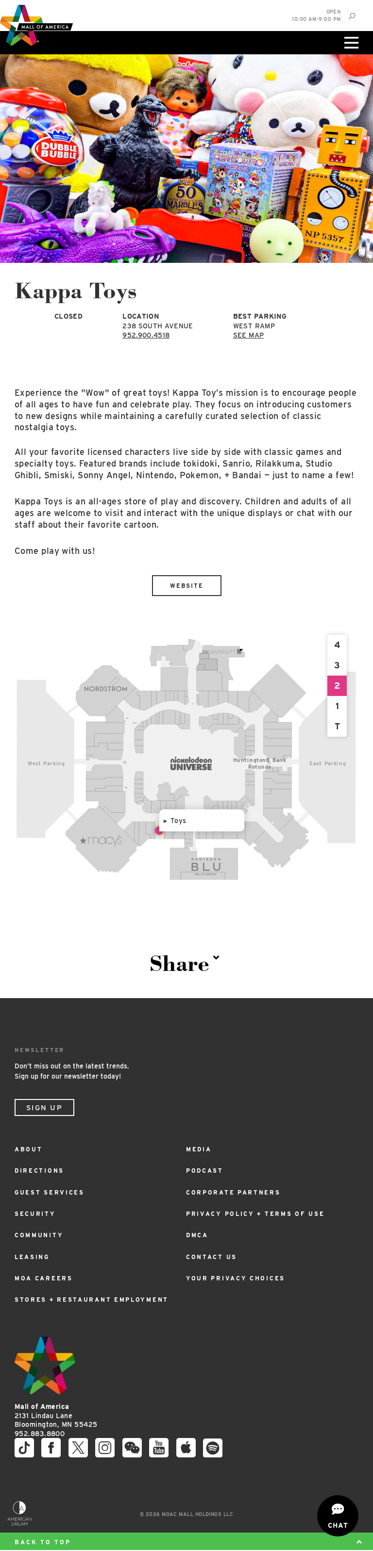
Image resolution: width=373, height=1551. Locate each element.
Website (186, 585)
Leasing (32, 1256)
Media (199, 1149)
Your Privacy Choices (235, 1278)
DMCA (197, 1235)
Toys (178, 820)
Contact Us (211, 1256)
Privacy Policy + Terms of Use (255, 1213)
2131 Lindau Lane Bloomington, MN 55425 (56, 1415)
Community (39, 1235)
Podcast (204, 1170)
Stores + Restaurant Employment (92, 1299)
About (29, 1149)
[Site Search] (351, 16)
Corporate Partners (233, 1192)
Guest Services (50, 1192)
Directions (39, 1170)
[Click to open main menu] (350, 42)
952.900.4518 (146, 335)
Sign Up (44, 1107)
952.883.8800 (40, 1434)
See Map (248, 335)
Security (35, 1213)
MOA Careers (44, 1278)
